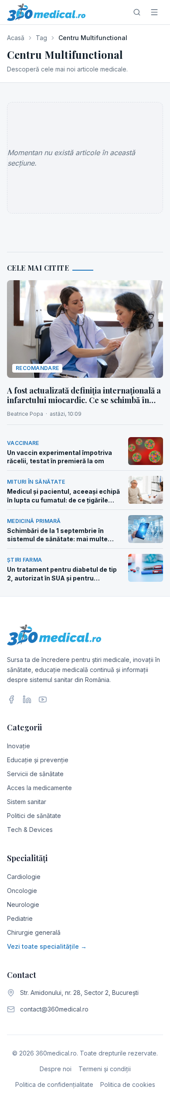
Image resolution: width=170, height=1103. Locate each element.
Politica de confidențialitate (54, 1084)
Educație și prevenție (37, 760)
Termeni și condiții (104, 1068)
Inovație (18, 746)
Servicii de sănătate (35, 773)
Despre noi (55, 1068)
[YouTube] (42, 699)
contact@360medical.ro (54, 1009)
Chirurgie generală (34, 932)
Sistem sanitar (26, 801)
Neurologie (23, 904)
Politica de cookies (127, 1084)
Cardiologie (24, 876)
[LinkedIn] (27, 699)
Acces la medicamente (39, 787)
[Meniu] (154, 12)
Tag (41, 37)
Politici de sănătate (34, 815)
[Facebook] (11, 699)
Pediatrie (20, 918)
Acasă (15, 37)
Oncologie (22, 890)
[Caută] (137, 12)
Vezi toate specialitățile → (47, 946)
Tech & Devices (30, 829)
